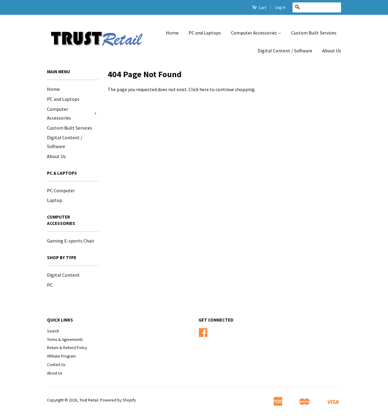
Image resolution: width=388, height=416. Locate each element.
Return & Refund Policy (67, 347)
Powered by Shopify (118, 400)
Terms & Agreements (65, 339)
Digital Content (63, 275)
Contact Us (56, 364)
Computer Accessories (254, 33)
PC (50, 285)
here (204, 89)
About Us (331, 51)
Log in (280, 7)
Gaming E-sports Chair (70, 241)
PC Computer (61, 190)
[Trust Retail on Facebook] (203, 334)
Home (172, 33)
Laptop (54, 200)
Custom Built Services (313, 33)
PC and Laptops (205, 33)
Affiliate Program (61, 356)
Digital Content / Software (285, 51)
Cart (262, 7)
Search (53, 331)
